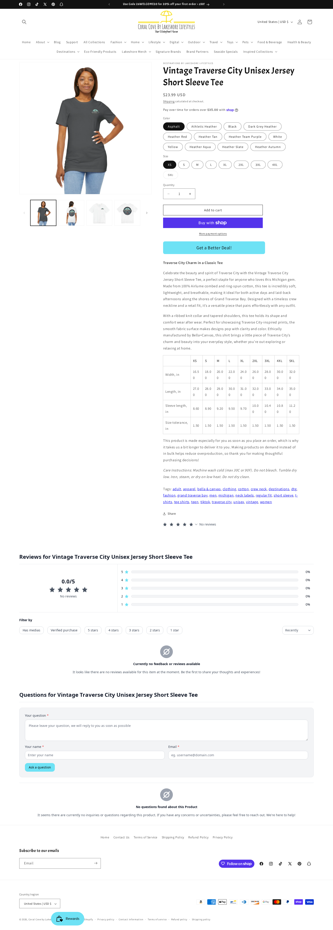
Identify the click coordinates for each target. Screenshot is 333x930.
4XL (275, 165)
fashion (169, 495)
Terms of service (157, 919)
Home (105, 837)
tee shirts (181, 501)
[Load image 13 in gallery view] (71, 213)
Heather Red (177, 137)
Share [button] (172, 513)
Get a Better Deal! (214, 248)
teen (194, 501)
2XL (241, 165)
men (213, 495)
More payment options (213, 233)
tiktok (205, 501)
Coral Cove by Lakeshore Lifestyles (49, 919)
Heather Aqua (200, 147)
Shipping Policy (173, 837)
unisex (238, 501)
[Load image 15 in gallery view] (127, 213)
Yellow (173, 147)
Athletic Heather (204, 126)
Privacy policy (105, 919)
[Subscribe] (96, 863)
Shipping (169, 101)
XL (225, 165)
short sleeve (283, 495)
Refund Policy (198, 837)
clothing (229, 489)
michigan (226, 495)
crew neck (259, 489)
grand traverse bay (192, 495)
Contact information (131, 919)
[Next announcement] (224, 4)
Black (232, 126)
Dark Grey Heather (262, 126)
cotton (243, 489)
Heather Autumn (268, 147)
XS (169, 165)
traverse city (222, 501)
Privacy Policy (222, 837)
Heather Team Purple (245, 137)
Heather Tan (208, 137)
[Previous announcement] (109, 4)
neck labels (244, 495)
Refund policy (179, 919)
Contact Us (121, 837)
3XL (258, 165)
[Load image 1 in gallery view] (43, 213)
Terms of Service (145, 837)
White (277, 137)
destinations (279, 489)
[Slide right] (147, 213)
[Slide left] (24, 213)
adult (177, 489)
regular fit (264, 495)
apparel (189, 489)
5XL (173, 176)
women (266, 501)
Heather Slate (233, 147)
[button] (24, 22)
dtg (294, 489)
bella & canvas (209, 489)
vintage (252, 501)
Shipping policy (201, 919)
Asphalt (174, 126)
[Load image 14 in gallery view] (99, 213)
